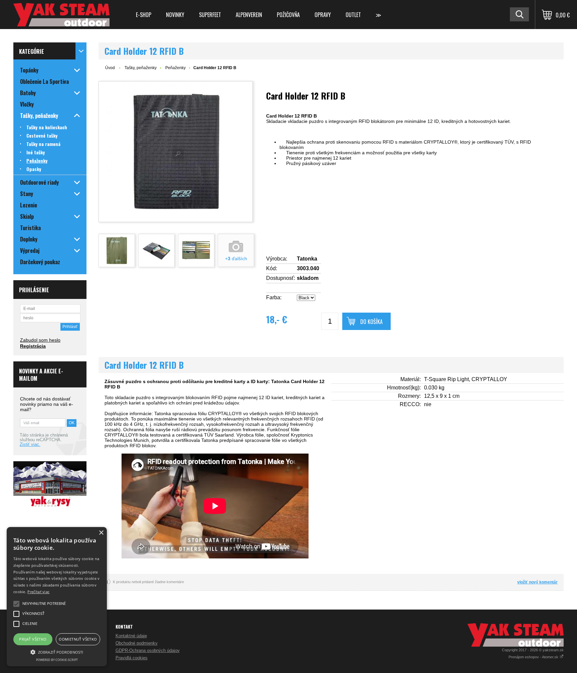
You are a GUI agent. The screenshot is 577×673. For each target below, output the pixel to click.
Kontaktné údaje (131, 635)
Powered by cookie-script (57, 660)
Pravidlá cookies (132, 657)
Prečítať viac (38, 591)
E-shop (143, 15)
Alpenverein (249, 15)
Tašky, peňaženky (141, 67)
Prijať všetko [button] (32, 639)
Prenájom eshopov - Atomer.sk (534, 657)
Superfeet (210, 15)
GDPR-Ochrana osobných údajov (148, 650)
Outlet (353, 15)
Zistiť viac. (30, 444)
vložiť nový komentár (537, 582)
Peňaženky (175, 67)
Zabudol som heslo (40, 340)
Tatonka (307, 259)
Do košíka (371, 322)
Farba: (273, 297)
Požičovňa (288, 15)
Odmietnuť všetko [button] (78, 639)
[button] (56, 652)
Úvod (110, 67)
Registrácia (33, 346)
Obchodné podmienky (137, 643)
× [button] (101, 532)
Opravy (323, 15)
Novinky (175, 15)
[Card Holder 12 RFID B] (176, 151)
